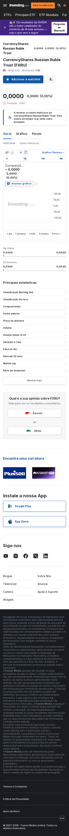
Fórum (36, 134)
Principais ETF (25, 15)
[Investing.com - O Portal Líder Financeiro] (19, 5)
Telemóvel (9, 584)
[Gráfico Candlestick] (7, 152)
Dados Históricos (29, 143)
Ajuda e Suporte (48, 591)
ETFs (7, 15)
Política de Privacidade (16, 799)
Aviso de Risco (11, 811)
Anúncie (43, 584)
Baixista (37, 413)
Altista (37, 430)
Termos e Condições (15, 786)
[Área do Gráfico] (12, 152)
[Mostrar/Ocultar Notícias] (26, 152)
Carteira (8, 591)
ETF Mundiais (48, 15)
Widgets (8, 599)
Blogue (7, 576)
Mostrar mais (34, 380)
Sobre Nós (44, 576)
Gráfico (21, 134)
